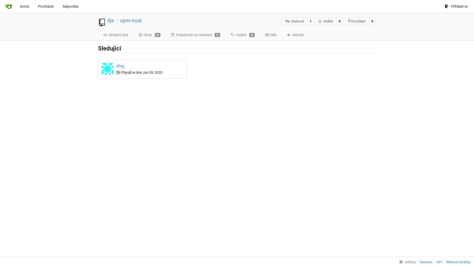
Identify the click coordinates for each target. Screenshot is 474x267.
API (439, 262)
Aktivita (298, 35)
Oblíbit (328, 21)
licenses (426, 262)
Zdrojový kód (118, 35)
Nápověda (71, 6)
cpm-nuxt (131, 20)
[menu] (406, 262)
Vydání (244, 35)
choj (120, 65)
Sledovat (297, 21)
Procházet (46, 6)
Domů (24, 6)
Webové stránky (458, 262)
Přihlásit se (459, 6)
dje (110, 20)
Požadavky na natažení (197, 35)
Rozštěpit (358, 21)
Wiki (273, 35)
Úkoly (151, 35)
